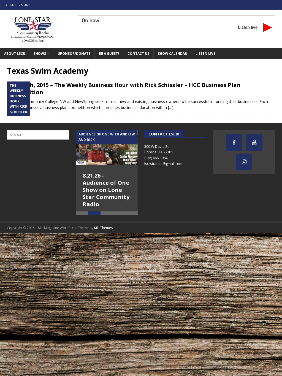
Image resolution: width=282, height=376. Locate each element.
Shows (40, 53)
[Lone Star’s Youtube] (254, 142)
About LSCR (14, 53)
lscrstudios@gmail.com (163, 163)
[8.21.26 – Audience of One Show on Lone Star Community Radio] (107, 147)
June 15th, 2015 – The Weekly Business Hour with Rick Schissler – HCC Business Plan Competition (124, 88)
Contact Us (138, 53)
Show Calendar (172, 53)
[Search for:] (38, 134)
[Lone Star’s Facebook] (234, 142)
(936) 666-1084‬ (155, 157)
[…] (170, 107)
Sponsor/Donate (74, 53)
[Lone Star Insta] (244, 162)
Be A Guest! (109, 53)
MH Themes (103, 231)
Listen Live (205, 53)
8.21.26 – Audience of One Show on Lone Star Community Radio (106, 190)
